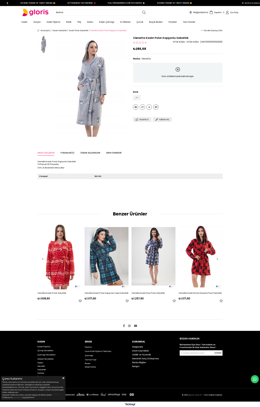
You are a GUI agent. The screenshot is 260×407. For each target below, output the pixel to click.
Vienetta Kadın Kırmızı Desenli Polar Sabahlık (200, 293)
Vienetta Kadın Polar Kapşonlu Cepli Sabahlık (106, 293)
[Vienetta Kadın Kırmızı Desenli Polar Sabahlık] (201, 256)
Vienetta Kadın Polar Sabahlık (51, 293)
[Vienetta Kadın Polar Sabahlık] (59, 256)
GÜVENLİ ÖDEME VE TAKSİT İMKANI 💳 (33, 3)
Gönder (218, 353)
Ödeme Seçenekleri (90, 152)
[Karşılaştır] (142, 107)
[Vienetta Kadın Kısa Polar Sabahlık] (154, 256)
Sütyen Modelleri (45, 358)
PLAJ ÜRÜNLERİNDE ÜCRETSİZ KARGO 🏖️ (122, 3)
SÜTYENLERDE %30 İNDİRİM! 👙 (77, 3)
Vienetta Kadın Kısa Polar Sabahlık (148, 293)
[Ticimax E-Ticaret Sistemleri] (130, 404)
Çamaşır (89, 355)
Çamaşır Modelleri (46, 354)
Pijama (88, 347)
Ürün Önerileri (113, 152)
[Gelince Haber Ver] (156, 107)
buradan (17, 397)
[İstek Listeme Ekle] (135, 107)
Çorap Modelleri (45, 350)
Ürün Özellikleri (45, 152)
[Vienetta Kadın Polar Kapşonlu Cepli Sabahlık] (107, 256)
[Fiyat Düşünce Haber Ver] (149, 107)
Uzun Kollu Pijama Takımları (98, 351)
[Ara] (144, 12)
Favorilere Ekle (80, 301)
